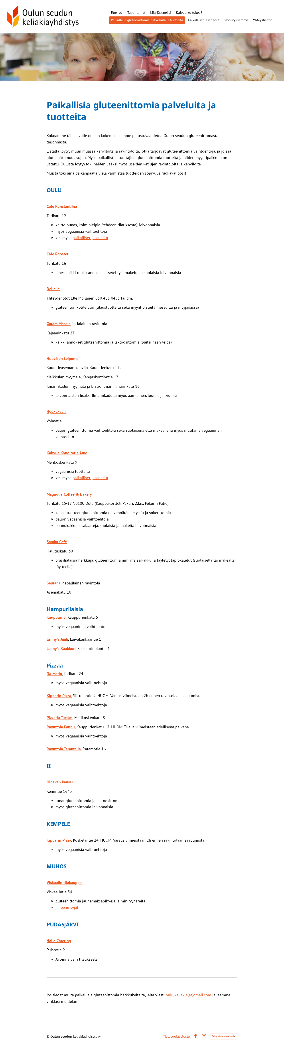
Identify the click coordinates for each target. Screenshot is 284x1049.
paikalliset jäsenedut (90, 237)
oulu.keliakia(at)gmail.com (188, 994)
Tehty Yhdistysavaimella (223, 1036)
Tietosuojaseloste (176, 1036)
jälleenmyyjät (66, 907)
